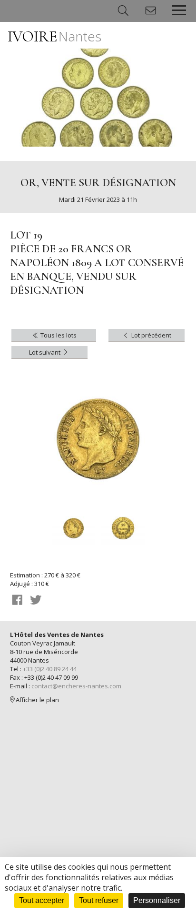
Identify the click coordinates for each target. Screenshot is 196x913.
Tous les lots (58, 335)
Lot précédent (150, 335)
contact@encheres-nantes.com (76, 686)
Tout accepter (41, 900)
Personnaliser (156, 900)
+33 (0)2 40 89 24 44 (50, 669)
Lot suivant (45, 352)
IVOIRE (54, 36)
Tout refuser (98, 900)
